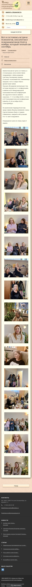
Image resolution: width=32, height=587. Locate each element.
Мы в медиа (7, 64)
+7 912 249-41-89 (11, 16)
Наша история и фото (10, 60)
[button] (16, 585)
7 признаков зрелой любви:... (11, 549)
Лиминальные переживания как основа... (14, 545)
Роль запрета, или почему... (11, 552)
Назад (16, 486)
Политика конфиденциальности (10, 513)
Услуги (22, 584)
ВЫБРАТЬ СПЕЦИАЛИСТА (13, 12)
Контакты (8, 586)
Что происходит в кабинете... (11, 556)
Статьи (3, 586)
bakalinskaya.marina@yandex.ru (15, 20)
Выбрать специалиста (7, 584)
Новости (6, 56)
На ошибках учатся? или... (10, 559)
